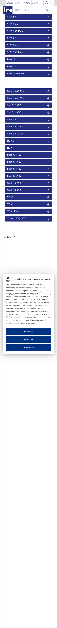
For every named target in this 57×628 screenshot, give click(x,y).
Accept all (28, 331)
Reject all (28, 339)
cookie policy (36, 323)
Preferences (28, 347)
